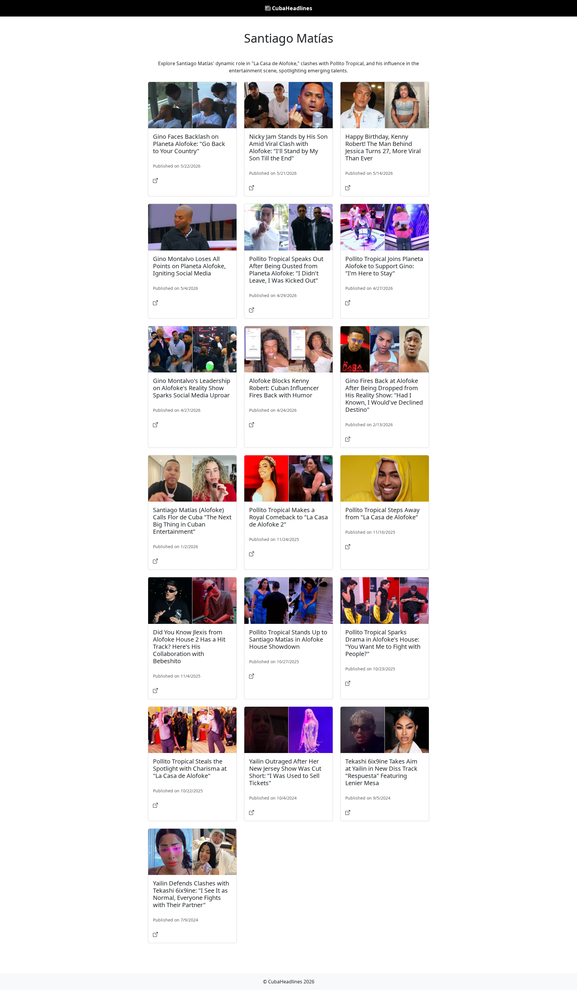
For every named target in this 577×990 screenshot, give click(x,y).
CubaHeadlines (291, 8)
